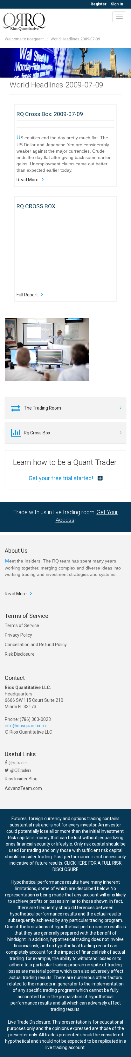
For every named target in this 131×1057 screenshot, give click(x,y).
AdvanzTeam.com (23, 788)
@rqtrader (17, 762)
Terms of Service (22, 625)
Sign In (117, 4)
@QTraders (20, 770)
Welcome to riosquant (24, 39)
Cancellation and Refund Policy (36, 644)
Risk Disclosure (20, 654)
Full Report (27, 294)
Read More (27, 179)
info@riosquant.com (25, 725)
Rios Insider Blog (21, 778)
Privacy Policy (18, 635)
